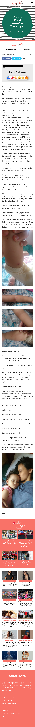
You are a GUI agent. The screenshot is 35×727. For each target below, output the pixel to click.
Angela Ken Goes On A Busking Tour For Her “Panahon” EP (25, 644)
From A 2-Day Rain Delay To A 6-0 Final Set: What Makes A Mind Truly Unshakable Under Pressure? (25, 543)
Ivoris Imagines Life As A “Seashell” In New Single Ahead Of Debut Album (9, 624)
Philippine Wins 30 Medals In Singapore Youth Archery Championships (9, 563)
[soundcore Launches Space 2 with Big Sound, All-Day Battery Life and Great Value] (9, 634)
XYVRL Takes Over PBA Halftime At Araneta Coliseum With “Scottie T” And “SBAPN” (25, 604)
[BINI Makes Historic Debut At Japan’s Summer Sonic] (9, 594)
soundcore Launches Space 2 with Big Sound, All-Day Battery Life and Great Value (9, 644)
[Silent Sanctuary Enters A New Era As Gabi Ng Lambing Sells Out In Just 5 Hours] (25, 614)
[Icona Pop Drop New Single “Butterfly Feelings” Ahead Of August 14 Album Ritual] (25, 655)
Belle (4, 54)
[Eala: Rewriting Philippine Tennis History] (25, 555)
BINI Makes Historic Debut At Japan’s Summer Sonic (9, 603)
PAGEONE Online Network (9, 581)
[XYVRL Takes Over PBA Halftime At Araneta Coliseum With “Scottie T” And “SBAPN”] (25, 594)
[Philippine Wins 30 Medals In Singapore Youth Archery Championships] (9, 555)
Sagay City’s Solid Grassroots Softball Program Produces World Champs (9, 543)
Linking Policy (5, 716)
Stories (3, 513)
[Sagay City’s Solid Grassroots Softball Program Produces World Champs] (9, 534)
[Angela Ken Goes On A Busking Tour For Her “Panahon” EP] (25, 634)
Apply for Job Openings (8, 697)
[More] (24, 58)
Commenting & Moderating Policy (11, 713)
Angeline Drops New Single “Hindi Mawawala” (25, 584)
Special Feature (9, 640)
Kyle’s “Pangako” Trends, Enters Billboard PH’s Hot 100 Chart (9, 584)
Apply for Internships (7, 700)
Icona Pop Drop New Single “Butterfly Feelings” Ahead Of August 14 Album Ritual (25, 665)
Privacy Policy (5, 710)
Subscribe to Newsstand (9, 703)
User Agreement (6, 707)
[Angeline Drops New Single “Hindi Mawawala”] (25, 575)
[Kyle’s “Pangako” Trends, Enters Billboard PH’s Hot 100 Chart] (9, 575)
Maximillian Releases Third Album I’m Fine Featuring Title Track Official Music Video (9, 665)
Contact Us (5, 693)
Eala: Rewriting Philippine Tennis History (25, 562)
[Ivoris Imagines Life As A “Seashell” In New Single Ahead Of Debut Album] (9, 614)
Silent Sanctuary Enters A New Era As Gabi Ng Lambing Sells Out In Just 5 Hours (25, 624)
